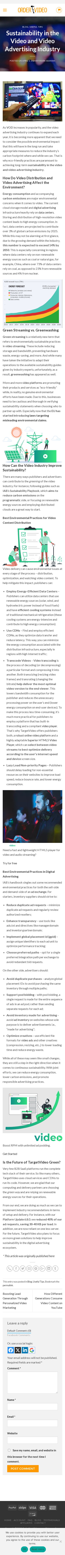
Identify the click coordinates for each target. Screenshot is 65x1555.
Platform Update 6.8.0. (17, 1219)
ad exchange (38, 891)
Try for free (10, 863)
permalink (8, 1285)
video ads (27, 1040)
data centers (46, 212)
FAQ (30, 1520)
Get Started (10, 1153)
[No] (60, 1542)
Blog (25, 27)
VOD (9, 127)
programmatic (12, 500)
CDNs (10, 635)
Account (19, 1520)
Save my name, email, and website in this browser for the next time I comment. (31, 1456)
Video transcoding (44, 660)
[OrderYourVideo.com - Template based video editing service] (32, 10)
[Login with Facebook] (11, 1350)
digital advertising (45, 207)
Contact (40, 1522)
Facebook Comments (18, 1335)
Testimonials (52, 1520)
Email (11, 1416)
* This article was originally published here (28, 1256)
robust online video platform (33, 735)
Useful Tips (36, 27)
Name (11, 1399)
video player (49, 726)
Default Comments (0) (19, 1330)
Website (12, 1433)
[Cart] (59, 10)
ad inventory (21, 1019)
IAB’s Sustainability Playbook (21, 490)
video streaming (15, 346)
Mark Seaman (47, 61)
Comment (14, 1368)
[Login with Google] (32, 1350)
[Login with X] (18, 1350)
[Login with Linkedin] (25, 1350)
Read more (38, 1549)
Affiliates (26, 1522)
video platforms (32, 382)
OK (24, 1549)
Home (7, 1520)
